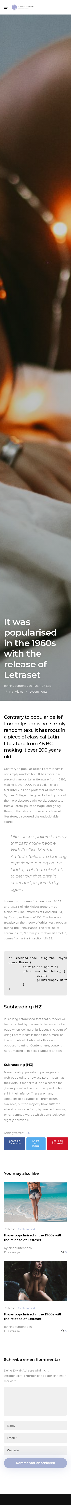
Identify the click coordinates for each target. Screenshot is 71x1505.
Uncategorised (26, 1229)
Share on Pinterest (57, 1142)
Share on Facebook (15, 1142)
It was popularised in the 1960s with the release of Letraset (33, 1237)
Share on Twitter (36, 1143)
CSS (27, 1133)
